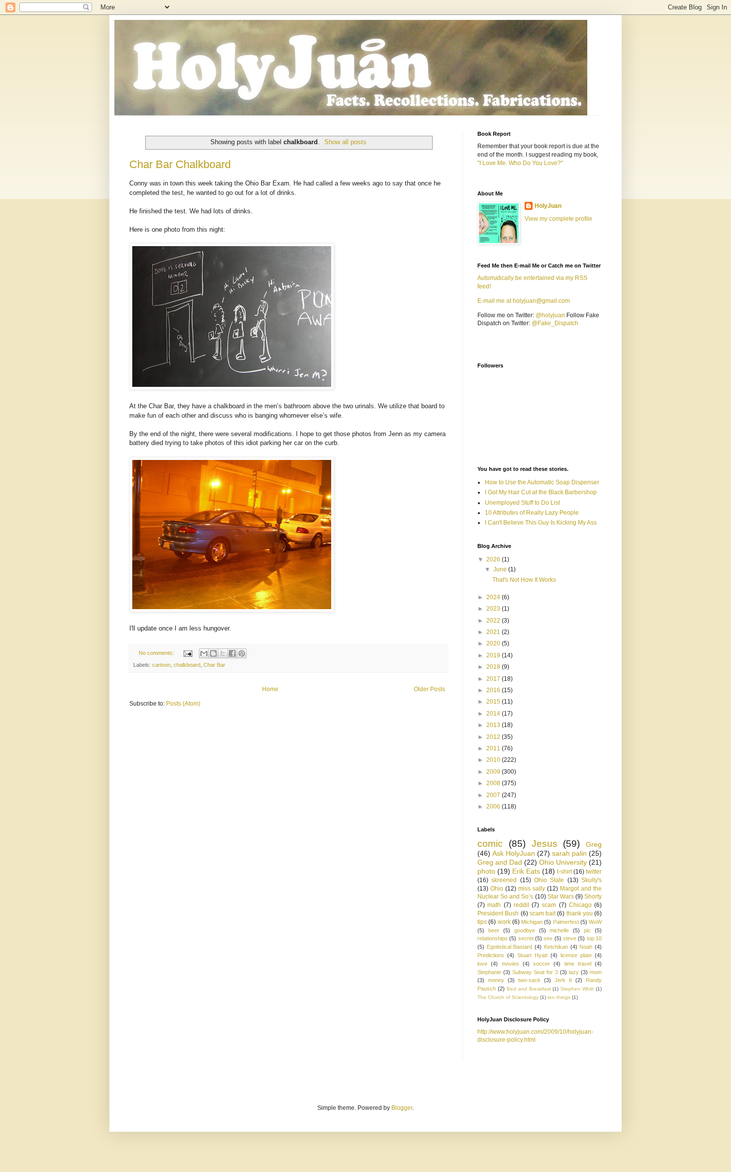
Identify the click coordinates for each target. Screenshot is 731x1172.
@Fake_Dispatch (555, 323)
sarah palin (569, 853)
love (482, 964)
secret (526, 938)
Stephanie (489, 972)
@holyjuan (550, 315)
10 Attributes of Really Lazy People (532, 512)
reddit (521, 905)
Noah (585, 947)
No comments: (157, 653)
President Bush (498, 913)
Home (270, 689)
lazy (574, 972)
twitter (594, 871)
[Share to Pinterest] (242, 653)
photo (486, 871)
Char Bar (214, 665)
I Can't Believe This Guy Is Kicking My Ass (541, 522)
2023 (494, 608)
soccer (541, 964)
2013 (494, 724)
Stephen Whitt (577, 989)
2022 (494, 620)
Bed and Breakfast (529, 989)
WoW (595, 922)
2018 (494, 666)
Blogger (401, 1107)
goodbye (524, 930)
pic (587, 930)
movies (510, 964)
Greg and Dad (499, 862)
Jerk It (563, 980)
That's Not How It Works (524, 579)
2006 (494, 806)
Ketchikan (556, 947)
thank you (579, 913)
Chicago (580, 905)
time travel (577, 964)
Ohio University (563, 862)
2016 (494, 690)
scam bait (542, 913)
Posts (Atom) (183, 703)
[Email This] (204, 653)
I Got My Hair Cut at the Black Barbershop (541, 492)
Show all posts (345, 142)
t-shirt (564, 871)
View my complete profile (558, 218)
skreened (504, 880)
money (496, 980)
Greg (594, 844)
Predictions (490, 955)
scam (549, 905)
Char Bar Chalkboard (180, 164)
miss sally (531, 888)
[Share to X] (223, 653)
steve (569, 938)
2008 (494, 783)
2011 (494, 748)
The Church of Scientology (508, 997)
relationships (492, 938)
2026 (494, 559)
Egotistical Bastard (510, 947)
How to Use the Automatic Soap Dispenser (542, 482)
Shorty (593, 896)
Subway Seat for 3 (535, 972)
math (494, 905)
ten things (559, 997)
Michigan (532, 922)
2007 (494, 795)
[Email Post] (187, 653)
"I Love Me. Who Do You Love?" (520, 163)
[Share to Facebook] (232, 653)
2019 (494, 655)
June (500, 569)
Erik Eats (526, 871)
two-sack (529, 980)
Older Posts (429, 689)
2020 (494, 643)
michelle (559, 930)
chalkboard (187, 665)
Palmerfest (566, 922)
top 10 (594, 938)
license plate (576, 955)
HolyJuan (548, 205)
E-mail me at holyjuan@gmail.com (523, 300)
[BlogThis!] (213, 653)
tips (482, 921)
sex (548, 938)
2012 (494, 736)
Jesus (544, 843)
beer (493, 930)
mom (596, 972)
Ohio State (549, 880)
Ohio (496, 888)
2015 (494, 701)
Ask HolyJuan (513, 853)
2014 (494, 713)
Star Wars (561, 896)
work (504, 921)
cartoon (161, 665)
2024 (494, 597)
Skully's (591, 880)
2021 (494, 632)
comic (490, 843)
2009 (494, 771)
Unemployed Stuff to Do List (522, 502)
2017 (494, 678)
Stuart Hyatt (532, 955)
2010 (494, 759)
